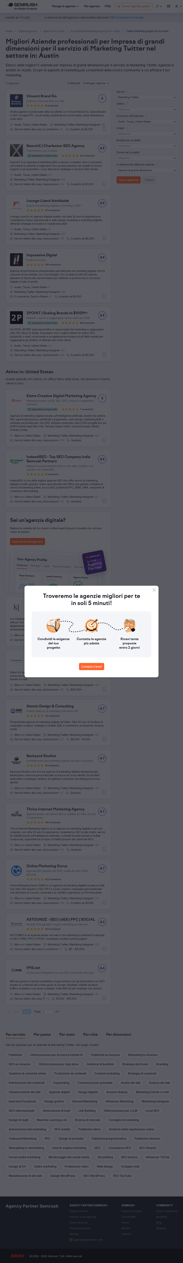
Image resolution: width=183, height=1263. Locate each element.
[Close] (154, 590)
